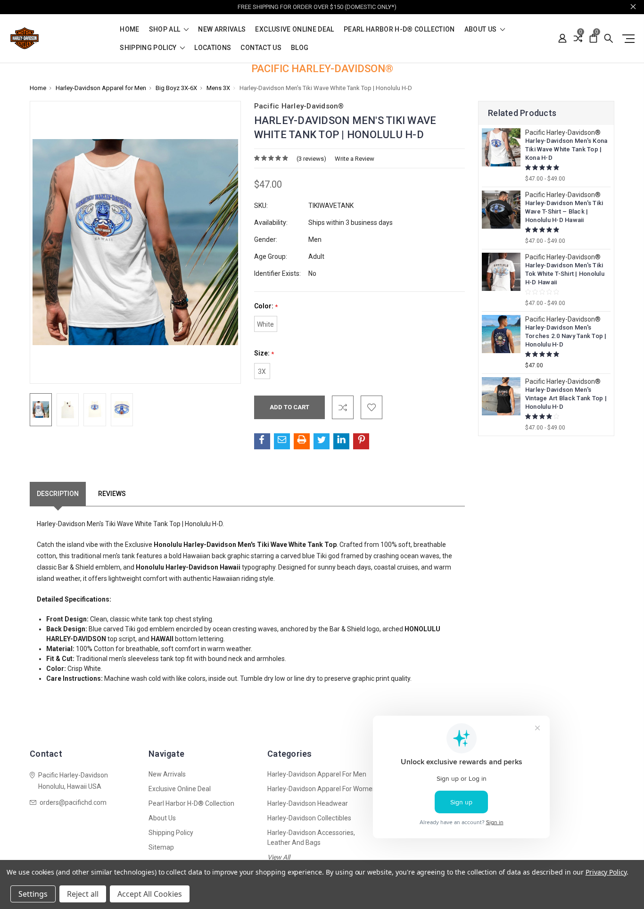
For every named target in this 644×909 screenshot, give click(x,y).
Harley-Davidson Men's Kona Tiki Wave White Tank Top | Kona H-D (566, 149)
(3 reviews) (311, 158)
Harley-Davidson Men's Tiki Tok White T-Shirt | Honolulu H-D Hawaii (564, 274)
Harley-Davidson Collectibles (309, 818)
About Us (481, 29)
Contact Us (260, 47)
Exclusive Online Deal (294, 29)
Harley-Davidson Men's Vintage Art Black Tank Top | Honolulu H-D (566, 398)
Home (129, 29)
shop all (165, 29)
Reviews (112, 493)
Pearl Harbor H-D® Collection (399, 29)
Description (58, 493)
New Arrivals (222, 29)
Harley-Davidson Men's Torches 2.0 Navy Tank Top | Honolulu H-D (566, 336)
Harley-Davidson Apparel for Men (316, 774)
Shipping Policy (149, 47)
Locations (212, 47)
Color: (266, 306)
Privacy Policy (606, 872)
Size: (264, 353)
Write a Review (354, 158)
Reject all (83, 894)
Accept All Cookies (149, 894)
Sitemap (161, 847)
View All (278, 857)
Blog (299, 47)
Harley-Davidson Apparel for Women (321, 789)
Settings (33, 894)
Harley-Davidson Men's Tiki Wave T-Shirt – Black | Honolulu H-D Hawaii (564, 211)
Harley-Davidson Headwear (307, 803)
